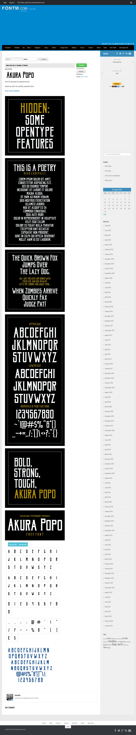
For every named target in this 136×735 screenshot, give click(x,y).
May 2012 (108, 607)
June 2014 (108, 487)
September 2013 (110, 530)
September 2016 (110, 387)
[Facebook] (117, 53)
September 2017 (109, 330)
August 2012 (108, 592)
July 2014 (107, 483)
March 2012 (108, 616)
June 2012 (108, 602)
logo (121, 641)
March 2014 (108, 502)
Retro (86, 76)
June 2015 (108, 440)
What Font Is (108, 180)
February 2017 (109, 364)
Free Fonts (108, 171)
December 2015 (109, 416)
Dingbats (37, 47)
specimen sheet (23, 544)
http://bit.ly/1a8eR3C (12, 91)
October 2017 (109, 325)
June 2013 (108, 545)
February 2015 (109, 459)
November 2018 (109, 264)
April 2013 (108, 554)
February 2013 (109, 564)
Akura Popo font (10, 65)
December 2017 (109, 316)
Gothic (54, 47)
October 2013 (109, 526)
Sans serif (117, 644)
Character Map (13, 544)
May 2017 (107, 349)
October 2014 (109, 468)
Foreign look (64, 47)
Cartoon (116, 638)
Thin (104, 647)
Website (25, 65)
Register (12, 2)
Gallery (66, 723)
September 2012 (110, 587)
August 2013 (108, 535)
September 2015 (110, 430)
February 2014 (109, 506)
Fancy (46, 47)
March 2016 (108, 406)
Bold (108, 638)
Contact (58, 723)
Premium (7, 47)
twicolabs (19, 65)
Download (81, 65)
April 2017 (108, 354)
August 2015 (108, 435)
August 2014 (108, 478)
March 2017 (108, 359)
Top (23, 47)
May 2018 (108, 292)
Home (44, 723)
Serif (124, 645)
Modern (124, 642)
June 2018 (108, 287)
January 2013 (109, 568)
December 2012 (109, 573)
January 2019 (109, 254)
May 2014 (108, 492)
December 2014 (109, 464)
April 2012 (108, 611)
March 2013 (108, 559)
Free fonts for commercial (112, 175)
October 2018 (109, 268)
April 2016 (108, 402)
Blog (50, 723)
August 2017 (108, 335)
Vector (99, 47)
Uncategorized (123, 47)
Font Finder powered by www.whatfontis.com (31, 2)
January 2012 (109, 626)
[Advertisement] (68, 28)
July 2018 (107, 283)
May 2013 (108, 549)
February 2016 (109, 411)
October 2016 (109, 383)
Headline (112, 641)
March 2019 (108, 245)
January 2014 (109, 511)
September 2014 (110, 473)
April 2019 (108, 240)
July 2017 (107, 340)
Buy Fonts (91, 723)
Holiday (74, 47)
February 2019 (109, 249)
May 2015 (108, 445)
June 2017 (108, 345)
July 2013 (107, 540)
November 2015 (109, 421)
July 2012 (107, 597)
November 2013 (109, 521)
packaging (129, 642)
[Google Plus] (123, 53)
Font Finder (113, 47)
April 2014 (108, 497)
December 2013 (109, 516)
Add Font (74, 723)
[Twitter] (120, 53)
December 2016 (109, 373)
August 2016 (108, 392)
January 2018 (109, 311)
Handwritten (105, 642)
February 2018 (109, 306)
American (105, 638)
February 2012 (109, 621)
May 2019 (108, 235)
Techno (90, 47)
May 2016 (108, 397)
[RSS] (126, 53)
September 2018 (110, 273)
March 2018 (108, 302)
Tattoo (127, 645)
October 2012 (109, 583)
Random (17, 47)
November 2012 (109, 578)
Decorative (120, 638)
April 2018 (108, 297)
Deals (105, 47)
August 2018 (108, 278)
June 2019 (108, 230)
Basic (29, 47)
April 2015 (108, 449)
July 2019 (107, 225)
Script (82, 47)
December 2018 (109, 259)
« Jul (104, 214)
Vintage (108, 648)
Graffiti (125, 638)
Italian (118, 642)
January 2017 (109, 368)
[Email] (130, 53)
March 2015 (108, 454)
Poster (105, 644)
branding (112, 639)
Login (5, 2)
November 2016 (109, 378)
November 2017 (109, 321)
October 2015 (109, 426)
